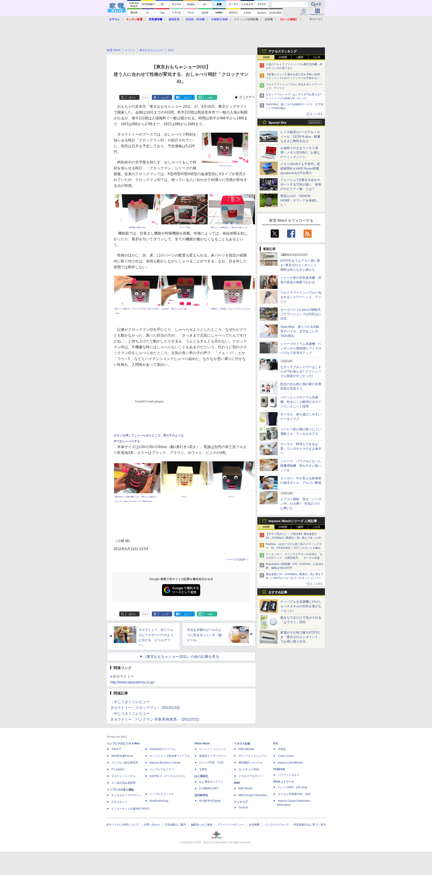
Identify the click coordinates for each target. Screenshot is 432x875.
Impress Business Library (165, 762)
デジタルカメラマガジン (126, 795)
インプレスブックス (162, 794)
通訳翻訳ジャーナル (250, 762)
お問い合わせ (152, 824)
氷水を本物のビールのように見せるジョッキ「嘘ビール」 (204, 635)
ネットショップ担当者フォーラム (170, 755)
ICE (275, 743)
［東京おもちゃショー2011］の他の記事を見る (181, 656)
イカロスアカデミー (250, 776)
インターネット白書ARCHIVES (130, 808)
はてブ (187, 97)
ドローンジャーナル (123, 776)
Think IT (116, 749)
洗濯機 (269, 19)
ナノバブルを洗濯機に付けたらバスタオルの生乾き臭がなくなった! (300, 606)
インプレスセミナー (162, 769)
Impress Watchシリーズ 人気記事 (292, 521)
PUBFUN (279, 769)
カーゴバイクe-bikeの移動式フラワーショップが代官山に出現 (300, 314)
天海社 (282, 749)
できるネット (119, 802)
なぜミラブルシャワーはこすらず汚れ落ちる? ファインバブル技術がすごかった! (300, 371)
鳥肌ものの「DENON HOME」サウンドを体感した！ (299, 200)
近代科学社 (201, 795)
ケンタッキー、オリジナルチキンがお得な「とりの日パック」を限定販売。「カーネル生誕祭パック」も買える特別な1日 (294, 558)
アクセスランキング (282, 51)
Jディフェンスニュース (252, 755)
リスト (145, 97)
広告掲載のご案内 (175, 824)
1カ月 (316, 57)
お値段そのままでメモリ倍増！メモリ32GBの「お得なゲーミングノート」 (300, 152)
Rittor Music (202, 743)
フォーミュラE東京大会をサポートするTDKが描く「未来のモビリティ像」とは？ (300, 184)
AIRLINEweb (246, 749)
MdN (237, 782)
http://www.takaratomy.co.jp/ (132, 682)
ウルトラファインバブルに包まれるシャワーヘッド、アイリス (300, 297)
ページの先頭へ (237, 559)
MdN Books (245, 788)
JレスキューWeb (248, 769)
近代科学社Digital (209, 800)
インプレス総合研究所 (124, 762)
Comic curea (285, 755)
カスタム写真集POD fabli (294, 794)
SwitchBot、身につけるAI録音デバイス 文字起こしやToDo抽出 (299, 331)
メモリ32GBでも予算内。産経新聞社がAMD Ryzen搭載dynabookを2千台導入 (300, 168)
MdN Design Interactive (252, 795)
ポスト (132, 97)
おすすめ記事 (277, 592)
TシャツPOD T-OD (211, 762)
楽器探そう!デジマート (213, 755)
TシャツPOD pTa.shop (292, 787)
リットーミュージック (212, 749)
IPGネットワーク (283, 781)
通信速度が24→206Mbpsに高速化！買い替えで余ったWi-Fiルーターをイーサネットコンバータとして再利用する (295, 578)
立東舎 (203, 769)
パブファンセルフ (288, 775)
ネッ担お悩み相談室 (123, 782)
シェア (165, 97)
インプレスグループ (276, 824)
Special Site (277, 122)
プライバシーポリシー (230, 824)
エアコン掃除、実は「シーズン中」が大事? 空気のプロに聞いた (300, 503)
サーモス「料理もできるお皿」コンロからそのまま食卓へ (300, 448)
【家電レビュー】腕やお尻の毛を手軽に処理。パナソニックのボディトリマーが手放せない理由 (294, 78)
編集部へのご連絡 (201, 824)
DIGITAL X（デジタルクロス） (168, 776)
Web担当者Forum (122, 755)
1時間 (266, 57)
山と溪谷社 (201, 776)
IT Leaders (117, 769)
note (210, 97)
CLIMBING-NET (208, 788)
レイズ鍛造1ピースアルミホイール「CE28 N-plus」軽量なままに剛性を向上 (300, 136)
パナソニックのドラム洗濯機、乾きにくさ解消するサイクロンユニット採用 (300, 401)
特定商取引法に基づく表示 (309, 824)
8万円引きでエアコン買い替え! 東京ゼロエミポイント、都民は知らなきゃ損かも (300, 265)
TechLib (243, 807)
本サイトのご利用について (122, 824)
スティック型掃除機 (246, 19)
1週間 (299, 57)
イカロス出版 (242, 743)
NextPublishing (159, 800)
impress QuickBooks (290, 762)
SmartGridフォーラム (163, 749)
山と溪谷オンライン (211, 781)
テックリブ (241, 802)
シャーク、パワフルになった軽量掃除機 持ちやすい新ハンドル (300, 465)
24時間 (283, 57)
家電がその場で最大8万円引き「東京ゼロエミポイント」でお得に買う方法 (300, 637)
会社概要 (254, 824)
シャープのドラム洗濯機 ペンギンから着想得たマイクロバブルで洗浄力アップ (300, 348)
